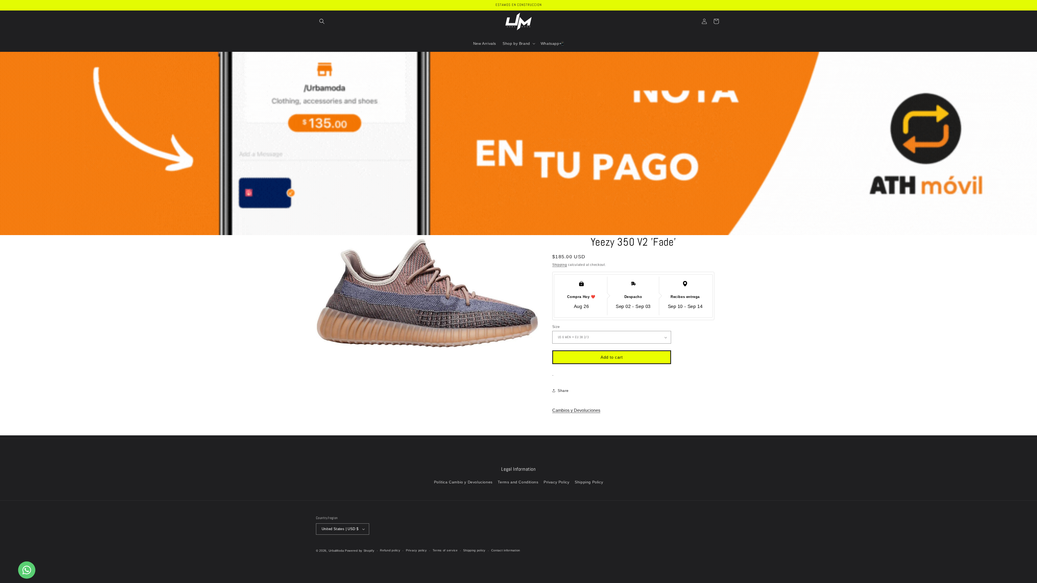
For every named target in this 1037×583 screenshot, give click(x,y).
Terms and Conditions (518, 482)
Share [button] (563, 390)
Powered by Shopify (360, 550)
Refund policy (390, 550)
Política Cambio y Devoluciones (463, 482)
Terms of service (445, 550)
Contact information (505, 550)
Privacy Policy (556, 482)
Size (556, 327)
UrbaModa (337, 550)
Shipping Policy (589, 482)
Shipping (559, 265)
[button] (322, 21)
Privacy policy (416, 550)
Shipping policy (474, 550)
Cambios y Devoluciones (576, 410)
